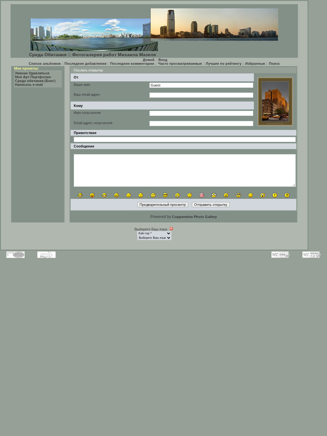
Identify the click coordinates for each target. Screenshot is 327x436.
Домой (149, 60)
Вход (162, 60)
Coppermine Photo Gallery (194, 217)
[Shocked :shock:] (213, 195)
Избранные (255, 63)
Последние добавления (85, 63)
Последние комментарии (132, 63)
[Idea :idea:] (262, 195)
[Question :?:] (287, 195)
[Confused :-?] (189, 195)
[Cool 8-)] (165, 195)
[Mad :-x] (226, 195)
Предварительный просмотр (163, 205)
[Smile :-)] (116, 195)
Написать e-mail (29, 84)
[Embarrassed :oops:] (201, 195)
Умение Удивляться (32, 73)
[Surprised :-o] (177, 195)
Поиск (274, 63)
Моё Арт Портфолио (33, 77)
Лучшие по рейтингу (223, 63)
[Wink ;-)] (250, 195)
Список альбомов (45, 63)
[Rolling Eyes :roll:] (238, 195)
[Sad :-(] (140, 195)
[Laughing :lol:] (80, 195)
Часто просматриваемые (180, 63)
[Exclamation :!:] (274, 195)
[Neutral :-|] (128, 195)
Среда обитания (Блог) (35, 81)
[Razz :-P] (92, 195)
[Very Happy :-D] (104, 195)
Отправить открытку (210, 205)
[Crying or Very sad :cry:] (153, 195)
